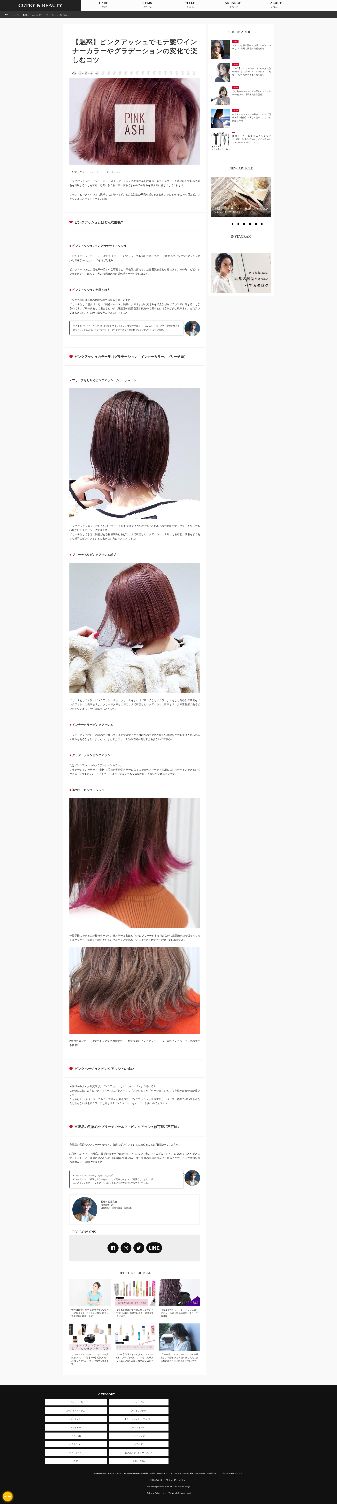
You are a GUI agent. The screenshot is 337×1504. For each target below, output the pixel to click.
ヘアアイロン (75, 1435)
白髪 (76, 1460)
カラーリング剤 (75, 1402)
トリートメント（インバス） (139, 1418)
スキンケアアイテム (75, 1410)
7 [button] (261, 224)
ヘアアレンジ (233, 7)
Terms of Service (176, 1492)
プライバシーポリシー (177, 1479)
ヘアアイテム (147, 7)
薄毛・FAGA (138, 1460)
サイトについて (276, 7)
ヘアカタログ (75, 1444)
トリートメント (75, 1418)
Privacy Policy (154, 1492)
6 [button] (256, 224)
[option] (241, 197)
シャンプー (138, 1402)
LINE (154, 1247)
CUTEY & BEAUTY (40, 5)
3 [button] (238, 224)
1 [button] (226, 224)
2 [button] (232, 224)
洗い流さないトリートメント (139, 1452)
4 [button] (244, 224)
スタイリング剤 (138, 1410)
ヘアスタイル (190, 7)
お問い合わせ (155, 1479)
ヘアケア (104, 7)
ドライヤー (75, 1427)
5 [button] (250, 224)
